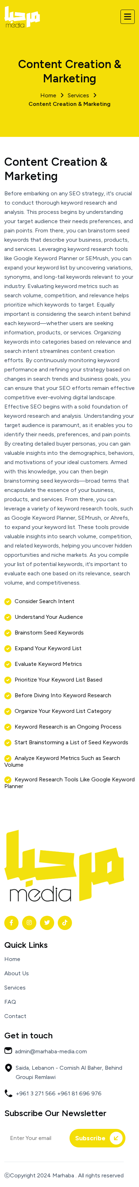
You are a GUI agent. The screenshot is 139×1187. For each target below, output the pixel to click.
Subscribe (91, 1138)
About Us (16, 973)
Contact (15, 1016)
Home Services (69, 99)
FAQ (10, 1002)
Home (12, 959)
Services (15, 988)
